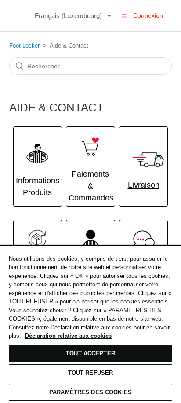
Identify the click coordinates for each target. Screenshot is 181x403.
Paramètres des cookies (90, 392)
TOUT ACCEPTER (90, 353)
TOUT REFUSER (90, 373)
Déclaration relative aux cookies (68, 336)
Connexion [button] (148, 15)
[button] (124, 16)
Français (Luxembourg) (69, 15)
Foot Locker (24, 45)
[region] (90, 324)
